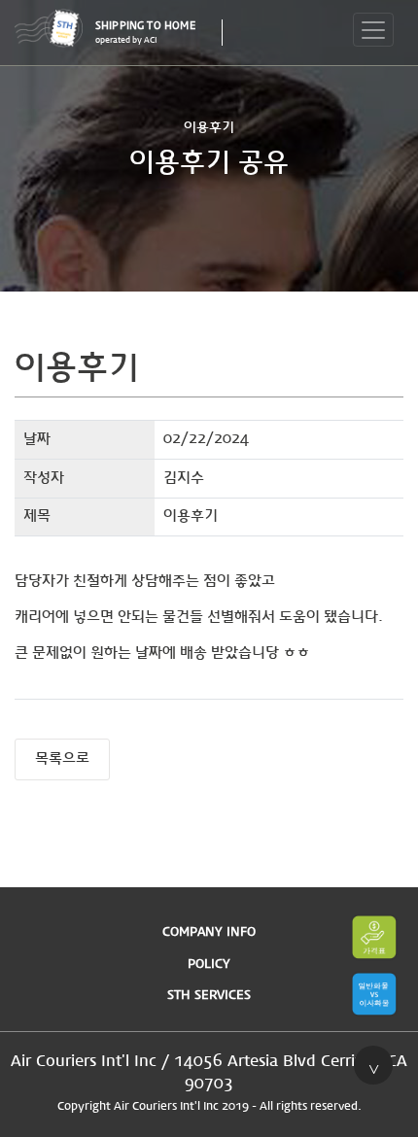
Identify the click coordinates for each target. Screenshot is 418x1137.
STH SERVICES (209, 995)
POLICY (209, 964)
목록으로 (62, 759)
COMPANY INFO (209, 932)
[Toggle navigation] (373, 30)
